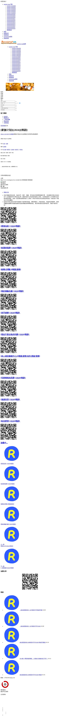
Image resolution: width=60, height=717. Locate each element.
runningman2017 (11, 18)
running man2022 (11, 11)
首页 (2, 125)
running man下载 (8, 4)
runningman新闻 (8, 36)
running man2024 (11, 8)
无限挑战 (6, 122)
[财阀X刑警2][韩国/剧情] (11, 269)
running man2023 (11, 10)
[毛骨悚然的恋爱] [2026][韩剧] (13, 378)
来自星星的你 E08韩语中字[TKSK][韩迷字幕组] (33, 642)
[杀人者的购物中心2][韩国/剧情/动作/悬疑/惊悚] (20, 356)
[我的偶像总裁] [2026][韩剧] (12, 291)
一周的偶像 (7, 119)
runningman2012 (11, 25)
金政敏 (4, 146)
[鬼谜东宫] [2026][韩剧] (10, 399)
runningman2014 (11, 22)
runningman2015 (11, 21)
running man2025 (11, 7)
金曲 (7, 143)
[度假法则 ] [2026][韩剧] (11, 226)
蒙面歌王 (6, 117)
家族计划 (6, 192)
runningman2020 (11, 14)
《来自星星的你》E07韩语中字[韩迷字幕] (31, 610)
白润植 (12, 149)
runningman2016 (11, 20)
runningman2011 (11, 27)
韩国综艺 (6, 33)
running (6, 116)
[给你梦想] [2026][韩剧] (10, 421)
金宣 (4, 143)
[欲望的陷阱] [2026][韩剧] (11, 248)
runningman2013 (11, 24)
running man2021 (11, 13)
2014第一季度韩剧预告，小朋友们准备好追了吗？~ (34, 658)
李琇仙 (21, 149)
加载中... (4, 443)
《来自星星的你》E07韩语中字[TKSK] (30, 626)
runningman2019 (11, 15)
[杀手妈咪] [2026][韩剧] (10, 313)
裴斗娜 (4, 149)
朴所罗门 (17, 149)
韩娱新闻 (6, 38)
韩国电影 (6, 35)
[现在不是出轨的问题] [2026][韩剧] (15, 334)
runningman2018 (11, 17)
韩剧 (5, 31)
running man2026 (11, 6)
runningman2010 (11, 28)
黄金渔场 (6, 121)
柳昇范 (8, 149)
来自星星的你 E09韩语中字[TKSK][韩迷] (31, 674)
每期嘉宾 (9, 30)
